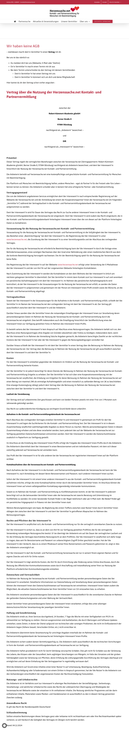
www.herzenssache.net (17, 239)
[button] (4, 725)
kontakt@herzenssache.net (27, 2)
